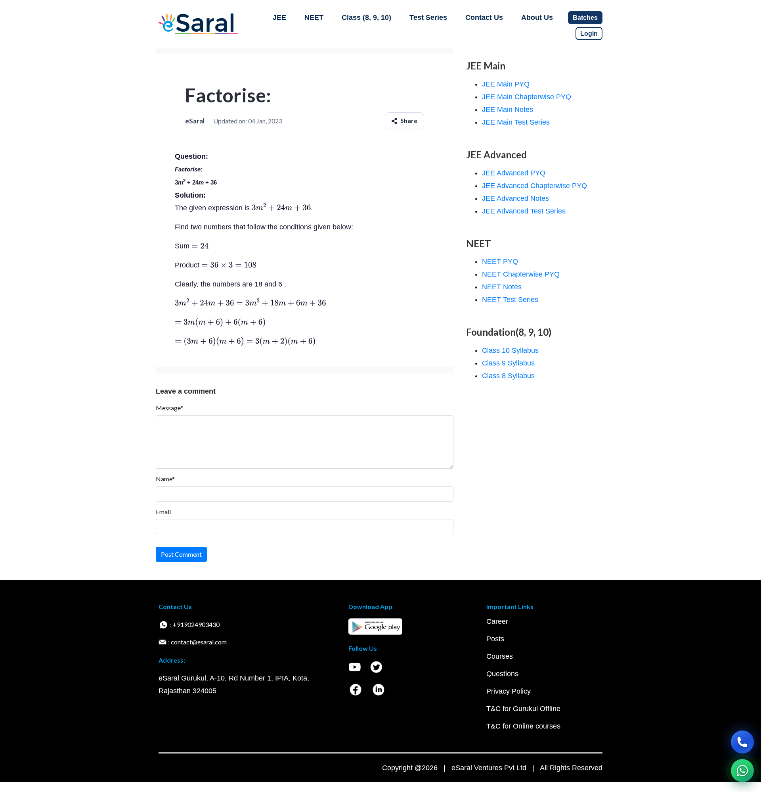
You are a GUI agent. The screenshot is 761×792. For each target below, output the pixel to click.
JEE (279, 17)
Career (497, 621)
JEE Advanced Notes (515, 198)
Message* (169, 407)
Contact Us (484, 17)
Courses (499, 656)
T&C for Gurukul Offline (523, 709)
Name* (165, 479)
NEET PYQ (500, 261)
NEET (313, 17)
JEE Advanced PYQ (513, 173)
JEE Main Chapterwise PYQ (526, 97)
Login (589, 33)
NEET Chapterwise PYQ (521, 274)
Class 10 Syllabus (510, 350)
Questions (502, 674)
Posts (495, 639)
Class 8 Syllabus (508, 376)
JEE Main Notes (507, 109)
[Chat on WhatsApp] (742, 770)
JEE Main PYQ (506, 84)
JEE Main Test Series (516, 122)
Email (163, 511)
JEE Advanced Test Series (524, 211)
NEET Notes (502, 287)
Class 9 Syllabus (508, 363)
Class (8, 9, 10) (366, 17)
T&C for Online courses (523, 726)
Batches (585, 17)
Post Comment (181, 554)
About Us (537, 17)
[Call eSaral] (742, 742)
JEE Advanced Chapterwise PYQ (534, 186)
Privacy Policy (508, 691)
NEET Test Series (510, 300)
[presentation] (281, 208)
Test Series (428, 17)
